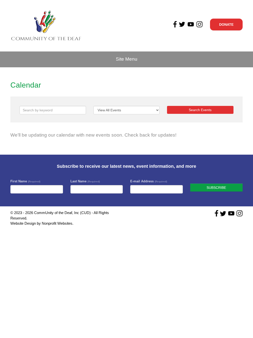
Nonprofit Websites (57, 223)
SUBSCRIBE (216, 188)
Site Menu (126, 59)
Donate (226, 24)
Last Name (85, 181)
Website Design (23, 223)
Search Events (200, 110)
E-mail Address (148, 181)
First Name (25, 181)
